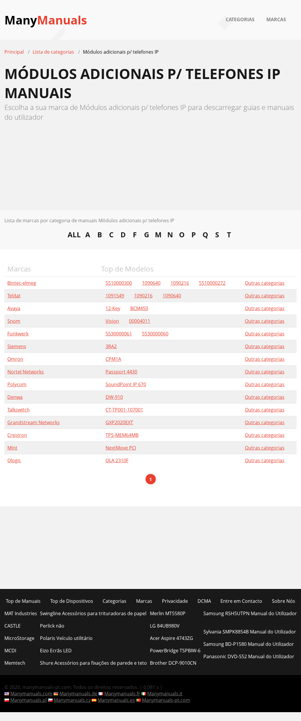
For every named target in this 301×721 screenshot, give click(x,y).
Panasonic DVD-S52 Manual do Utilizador (248, 656)
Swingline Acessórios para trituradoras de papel (93, 613)
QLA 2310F (117, 460)
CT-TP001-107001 (124, 409)
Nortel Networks (25, 371)
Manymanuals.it (165, 693)
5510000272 (212, 283)
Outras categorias (265, 283)
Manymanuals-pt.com (166, 700)
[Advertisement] (150, 169)
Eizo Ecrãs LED (56, 650)
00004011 (139, 321)
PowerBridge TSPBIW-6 (175, 650)
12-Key (113, 308)
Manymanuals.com (31, 693)
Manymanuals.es (116, 700)
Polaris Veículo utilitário (66, 638)
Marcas (276, 19)
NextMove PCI (121, 448)
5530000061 (119, 333)
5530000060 (155, 333)
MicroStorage (19, 638)
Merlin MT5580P (167, 613)
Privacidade (175, 601)
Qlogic (14, 460)
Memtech (14, 663)
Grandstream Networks (33, 422)
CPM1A (113, 359)
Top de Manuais (23, 601)
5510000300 (119, 283)
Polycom (16, 384)
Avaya (13, 308)
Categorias (240, 19)
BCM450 (139, 308)
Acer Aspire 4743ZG (171, 638)
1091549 (115, 295)
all (74, 234)
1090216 (179, 283)
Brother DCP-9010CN (173, 663)
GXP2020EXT (119, 422)
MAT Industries (20, 613)
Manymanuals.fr (122, 693)
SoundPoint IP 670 (126, 384)
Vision (112, 321)
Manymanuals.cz (72, 700)
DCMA (204, 601)
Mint (12, 448)
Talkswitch (18, 409)
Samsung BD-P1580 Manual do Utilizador (248, 644)
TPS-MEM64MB (122, 435)
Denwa (15, 397)
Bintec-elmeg (21, 283)
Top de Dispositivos (71, 601)
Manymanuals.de (78, 693)
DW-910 (114, 397)
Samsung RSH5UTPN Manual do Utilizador (250, 613)
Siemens (16, 346)
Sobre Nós (283, 601)
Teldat (14, 295)
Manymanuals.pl (28, 700)
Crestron (17, 435)
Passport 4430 (121, 371)
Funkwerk (18, 333)
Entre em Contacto (241, 601)
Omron (15, 359)
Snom (13, 321)
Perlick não (52, 626)
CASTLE (12, 626)
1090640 (151, 283)
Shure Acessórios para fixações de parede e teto (93, 663)
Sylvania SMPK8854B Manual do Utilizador (249, 631)
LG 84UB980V (165, 626)
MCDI (10, 650)
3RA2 (111, 346)
